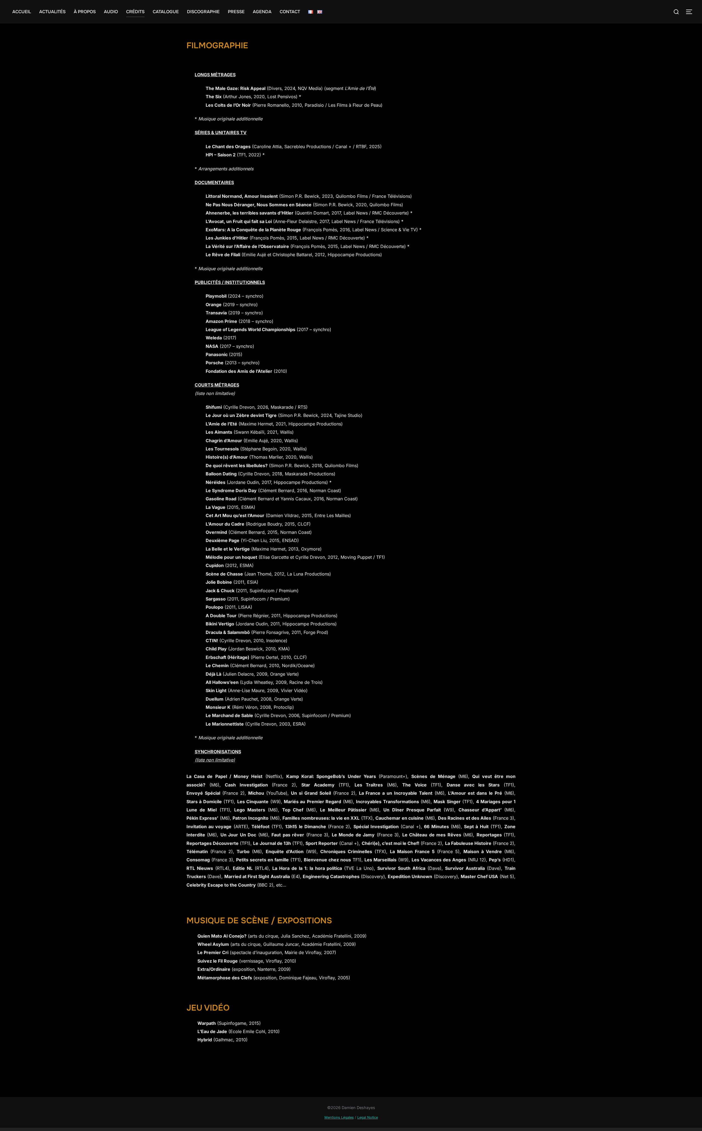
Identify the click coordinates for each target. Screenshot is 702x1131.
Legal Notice (367, 1117)
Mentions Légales (339, 1117)
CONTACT (290, 12)
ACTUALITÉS (52, 12)
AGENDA (262, 12)
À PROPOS (85, 12)
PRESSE (236, 12)
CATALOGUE (166, 12)
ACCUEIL (21, 12)
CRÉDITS (135, 12)
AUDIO (111, 12)
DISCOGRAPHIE (203, 12)
